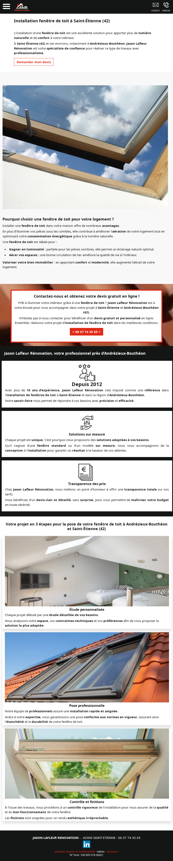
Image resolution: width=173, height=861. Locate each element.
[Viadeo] (86, 844)
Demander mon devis (34, 62)
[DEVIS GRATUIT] (155, 7)
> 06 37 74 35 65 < (86, 332)
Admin (100, 851)
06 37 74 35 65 (129, 838)
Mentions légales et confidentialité (75, 851)
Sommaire (112, 851)
